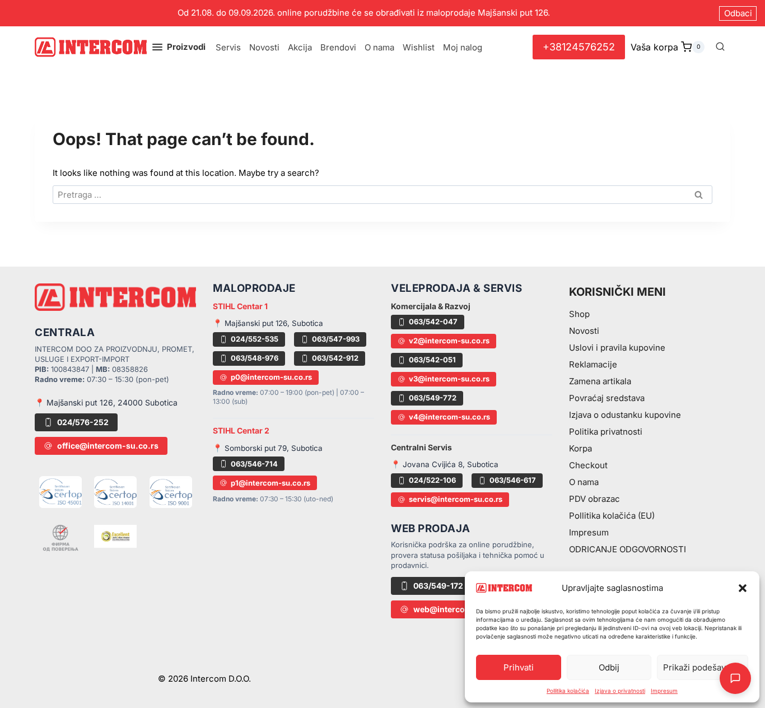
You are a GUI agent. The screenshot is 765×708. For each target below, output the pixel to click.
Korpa (580, 448)
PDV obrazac (594, 498)
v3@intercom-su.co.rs (449, 378)
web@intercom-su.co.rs (461, 609)
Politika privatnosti (605, 431)
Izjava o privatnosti (620, 690)
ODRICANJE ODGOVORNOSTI (627, 549)
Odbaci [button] (738, 13)
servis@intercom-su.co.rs (455, 499)
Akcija (300, 47)
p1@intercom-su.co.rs (270, 482)
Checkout (588, 465)
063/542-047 (433, 321)
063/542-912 (335, 357)
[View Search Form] (720, 47)
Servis (228, 47)
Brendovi (338, 47)
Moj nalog (462, 47)
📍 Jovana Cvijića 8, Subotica (444, 464)
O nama (379, 47)
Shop (579, 314)
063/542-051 (432, 359)
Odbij (609, 667)
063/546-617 (512, 480)
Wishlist (419, 47)
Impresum (664, 690)
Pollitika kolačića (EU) (612, 515)
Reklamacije (593, 364)
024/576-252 (83, 422)
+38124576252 (579, 47)
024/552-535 (254, 338)
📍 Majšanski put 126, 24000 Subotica (106, 402)
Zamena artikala (600, 381)
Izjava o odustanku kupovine (625, 414)
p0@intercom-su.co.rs (271, 376)
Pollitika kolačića (568, 690)
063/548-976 (254, 357)
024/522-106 (432, 480)
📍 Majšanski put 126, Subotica (268, 323)
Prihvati (518, 667)
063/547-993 (336, 338)
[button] (742, 588)
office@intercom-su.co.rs (107, 445)
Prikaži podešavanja (702, 667)
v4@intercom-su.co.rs (449, 416)
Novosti (264, 47)
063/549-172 (438, 585)
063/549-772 (432, 397)
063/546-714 (254, 463)
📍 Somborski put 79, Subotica (268, 448)
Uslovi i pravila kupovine (617, 347)
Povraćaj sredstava (607, 398)
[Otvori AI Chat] (735, 678)
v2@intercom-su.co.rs (449, 340)
